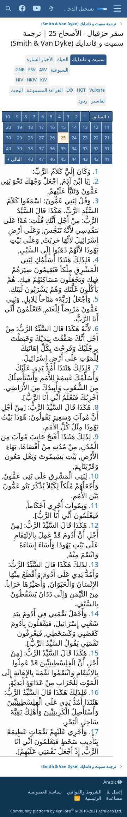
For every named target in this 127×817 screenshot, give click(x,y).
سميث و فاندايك (88, 59)
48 (30, 159)
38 (30, 148)
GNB (20, 70)
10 (7, 116)
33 (85, 148)
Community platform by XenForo (66, 810)
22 (95, 137)
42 (95, 159)
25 (63, 137)
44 (74, 159)
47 (41, 159)
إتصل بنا (114, 792)
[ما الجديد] (51, 8)
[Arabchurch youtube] (36, 8)
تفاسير (98, 101)
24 (74, 137)
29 (19, 137)
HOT (81, 90)
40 (8, 148)
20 (8, 127)
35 (63, 148)
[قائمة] (117, 9)
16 (52, 127)
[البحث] (8, 8)
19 (19, 127)
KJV (43, 80)
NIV (19, 80)
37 (41, 148)
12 (95, 127)
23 (85, 137)
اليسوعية (59, 70)
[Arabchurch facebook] (22, 8)
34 (74, 148)
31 (106, 148)
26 (52, 137)
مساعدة (114, 798)
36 (52, 148)
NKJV (32, 80)
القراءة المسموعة (44, 90)
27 (41, 137)
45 (63, 159)
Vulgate (97, 90)
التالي (16, 159)
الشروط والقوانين (84, 792)
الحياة (62, 59)
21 (106, 137)
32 (95, 148)
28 (30, 137)
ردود (82, 101)
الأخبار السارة (40, 59)
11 (106, 127)
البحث (17, 90)
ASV (43, 70)
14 (74, 127)
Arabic (110, 782)
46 (52, 159)
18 (30, 127)
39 (19, 148)
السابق (99, 116)
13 (85, 127)
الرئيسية (93, 798)
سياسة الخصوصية (45, 792)
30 (8, 137)
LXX (69, 90)
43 (85, 159)
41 (106, 159)
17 (41, 127)
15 (63, 127)
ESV (32, 70)
